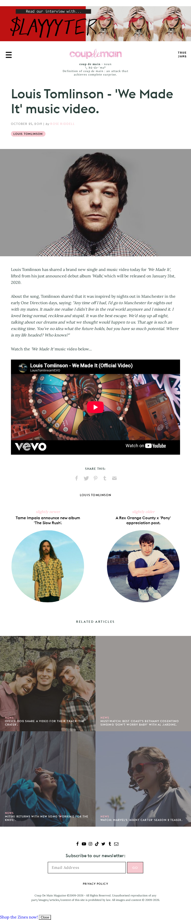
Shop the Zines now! (19, 917)
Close (45, 917)
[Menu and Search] (8, 55)
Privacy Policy (95, 883)
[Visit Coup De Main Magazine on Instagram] (90, 844)
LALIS (182, 54)
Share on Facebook (77, 478)
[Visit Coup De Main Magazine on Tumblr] (110, 844)
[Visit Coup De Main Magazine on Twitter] (103, 844)
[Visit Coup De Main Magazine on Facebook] (77, 844)
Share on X (86, 478)
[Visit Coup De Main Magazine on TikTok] (97, 844)
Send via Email (114, 478)
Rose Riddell (62, 124)
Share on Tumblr (105, 478)
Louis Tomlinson (28, 134)
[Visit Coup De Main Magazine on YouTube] (84, 844)
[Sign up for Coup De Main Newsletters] (116, 844)
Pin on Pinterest (95, 478)
